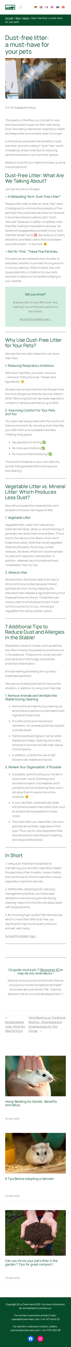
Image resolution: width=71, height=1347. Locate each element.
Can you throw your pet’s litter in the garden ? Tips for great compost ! (31, 1262)
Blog (18, 18)
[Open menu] (20, 7)
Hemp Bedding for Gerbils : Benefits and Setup (31, 1103)
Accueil (9, 18)
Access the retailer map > (35, 319)
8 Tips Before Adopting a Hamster (29, 1179)
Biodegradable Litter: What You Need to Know (15, 1026)
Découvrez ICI (50, 969)
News (26, 18)
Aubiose (19, 107)
